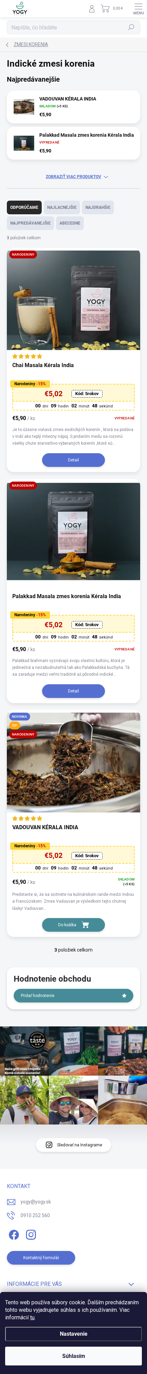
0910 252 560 (35, 1215)
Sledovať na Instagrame (79, 1145)
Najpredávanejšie (30, 223)
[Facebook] (13, 1234)
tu (32, 1317)
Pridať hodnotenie (37, 995)
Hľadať (131, 27)
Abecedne (69, 223)
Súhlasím (73, 1356)
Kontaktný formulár (41, 1257)
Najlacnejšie (62, 207)
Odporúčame (24, 207)
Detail (73, 460)
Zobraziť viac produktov (73, 176)
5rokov (87, 393)
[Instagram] (30, 1234)
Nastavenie (74, 1334)
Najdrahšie (97, 207)
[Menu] (138, 8)
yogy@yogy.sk (36, 1201)
